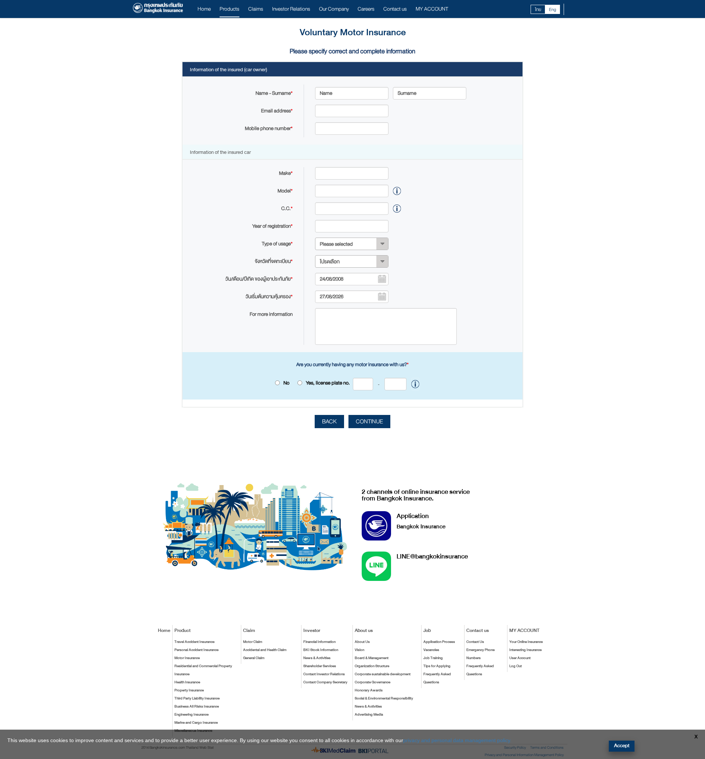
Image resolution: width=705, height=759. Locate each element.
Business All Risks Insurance (196, 706)
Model (285, 191)
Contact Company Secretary (325, 682)
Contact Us (475, 642)
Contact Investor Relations (324, 674)
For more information (271, 314)
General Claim (253, 658)
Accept (621, 745)
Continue (369, 421)
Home (204, 9)
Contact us (395, 9)
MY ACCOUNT (432, 9)
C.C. (287, 208)
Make (286, 173)
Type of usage (277, 243)
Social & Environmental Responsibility (384, 698)
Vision (359, 650)
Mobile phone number (269, 128)
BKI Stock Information (320, 650)
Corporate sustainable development (383, 674)
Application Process (439, 642)
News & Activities (316, 658)
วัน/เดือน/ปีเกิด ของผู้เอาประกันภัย (259, 279)
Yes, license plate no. (343, 383)
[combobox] (351, 244)
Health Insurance (187, 682)
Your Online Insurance (526, 642)
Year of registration (272, 226)
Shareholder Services (319, 666)
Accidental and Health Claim (264, 650)
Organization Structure (372, 666)
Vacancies (431, 650)
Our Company (334, 9)
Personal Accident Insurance (196, 650)
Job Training (433, 658)
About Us (362, 642)
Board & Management (371, 658)
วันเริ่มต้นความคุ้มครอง (269, 296)
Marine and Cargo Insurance (196, 722)
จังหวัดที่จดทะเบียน (274, 261)
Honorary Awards (369, 690)
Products (229, 9)
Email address (277, 110)
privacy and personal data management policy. (457, 740)
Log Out (515, 666)
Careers (366, 9)
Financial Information (319, 642)
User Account (520, 658)
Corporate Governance (372, 682)
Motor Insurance (187, 658)
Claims (255, 9)
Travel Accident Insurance (194, 642)
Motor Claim (252, 642)
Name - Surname (274, 93)
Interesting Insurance (525, 650)
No (286, 383)
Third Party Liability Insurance (197, 698)
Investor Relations (291, 9)
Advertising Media (369, 714)
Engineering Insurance (191, 714)
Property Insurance (189, 690)
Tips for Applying (437, 666)
